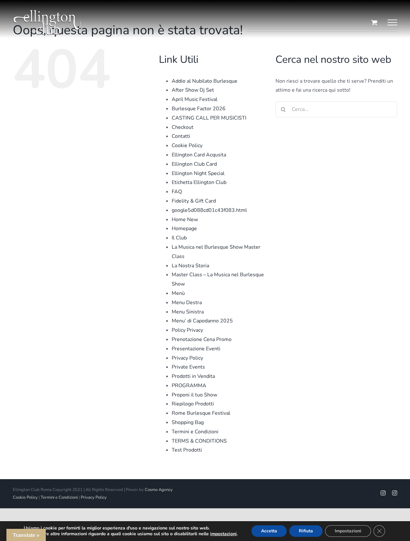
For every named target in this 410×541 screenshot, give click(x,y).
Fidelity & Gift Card (194, 200)
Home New (185, 219)
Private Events (188, 366)
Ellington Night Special (198, 173)
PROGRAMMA (189, 385)
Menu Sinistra (188, 311)
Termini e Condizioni (195, 431)
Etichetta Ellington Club (199, 182)
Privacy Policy (187, 358)
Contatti (181, 136)
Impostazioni (348, 531)
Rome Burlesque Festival (201, 413)
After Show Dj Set (193, 90)
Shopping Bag (188, 422)
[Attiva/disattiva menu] (392, 22)
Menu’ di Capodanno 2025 (202, 320)
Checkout (182, 127)
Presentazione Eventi (196, 348)
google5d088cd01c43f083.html (209, 210)
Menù (178, 293)
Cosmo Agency (159, 490)
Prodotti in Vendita (193, 376)
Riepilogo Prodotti (193, 403)
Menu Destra (187, 302)
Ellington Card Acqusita (199, 154)
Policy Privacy (187, 330)
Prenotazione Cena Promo (202, 339)
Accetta (269, 531)
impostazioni (223, 534)
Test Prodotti (187, 450)
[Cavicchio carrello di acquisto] (374, 22)
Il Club (179, 237)
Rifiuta (306, 531)
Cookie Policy (187, 145)
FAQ (177, 191)
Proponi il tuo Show (194, 394)
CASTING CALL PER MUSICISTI (209, 117)
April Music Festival (194, 99)
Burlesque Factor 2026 (199, 108)
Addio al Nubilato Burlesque (204, 81)
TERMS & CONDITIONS (199, 441)
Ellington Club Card (194, 164)
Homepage (184, 228)
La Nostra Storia (190, 265)
